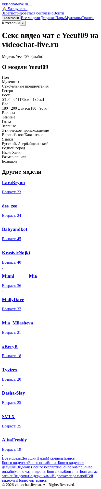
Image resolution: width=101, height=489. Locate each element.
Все (30, 18)
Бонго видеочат (15, 463)
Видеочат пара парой (69, 476)
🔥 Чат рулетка (14, 9)
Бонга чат (72, 471)
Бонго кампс (71, 467)
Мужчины (73, 18)
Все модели (11, 458)
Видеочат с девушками (32, 476)
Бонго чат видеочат (30, 471)
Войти (58, 13)
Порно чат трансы (32, 480)
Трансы (88, 18)
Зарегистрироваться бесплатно (27, 13)
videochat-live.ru (15, 4)
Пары (60, 18)
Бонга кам (55, 471)
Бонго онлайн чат (43, 463)
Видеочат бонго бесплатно (38, 467)
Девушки (47, 18)
